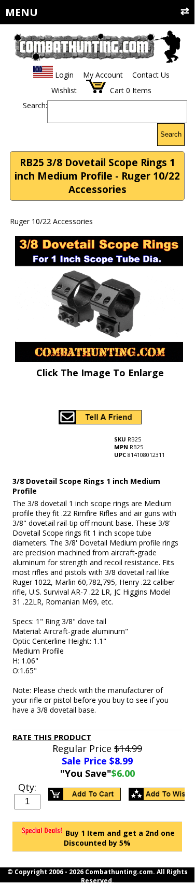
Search (171, 134)
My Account (103, 75)
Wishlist (64, 90)
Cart (117, 90)
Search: (35, 105)
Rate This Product (51, 737)
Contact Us (151, 75)
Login (64, 75)
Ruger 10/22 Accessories (51, 221)
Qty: (27, 787)
